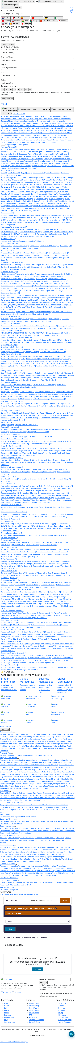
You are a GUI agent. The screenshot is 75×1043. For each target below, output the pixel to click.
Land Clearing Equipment (60, 526)
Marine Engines (20, 255)
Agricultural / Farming (26, 274)
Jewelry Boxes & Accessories (31, 479)
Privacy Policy (34, 1006)
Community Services (9, 154)
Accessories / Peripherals (11, 326)
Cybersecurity (21, 658)
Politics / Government (51, 163)
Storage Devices (64, 328)
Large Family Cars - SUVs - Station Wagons (55, 217)
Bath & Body (6, 246)
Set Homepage (9, 1022)
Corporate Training (24, 385)
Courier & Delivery (9, 667)
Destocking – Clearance (22, 646)
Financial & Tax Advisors (51, 265)
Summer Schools (58, 399)
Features (7, 1015)
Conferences (48, 154)
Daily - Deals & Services (11, 354)
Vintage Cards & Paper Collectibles (42, 206)
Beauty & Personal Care (61, 356)
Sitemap (61, 1006)
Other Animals (39, 173)
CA (3, 89)
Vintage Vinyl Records (17, 210)
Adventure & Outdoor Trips (12, 632)
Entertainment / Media (57, 279)
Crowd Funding (35, 1010)
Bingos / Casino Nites (58, 149)
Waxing (14, 578)
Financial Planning (54, 429)
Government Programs (40, 415)
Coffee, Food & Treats (30, 359)
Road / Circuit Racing (49, 545)
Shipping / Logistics (17, 290)
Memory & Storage (17, 585)
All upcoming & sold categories (16, 145)
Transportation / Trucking (53, 290)
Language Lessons (39, 396)
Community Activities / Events (57, 152)
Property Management (22, 462)
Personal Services (9, 571)
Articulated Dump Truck (11, 524)
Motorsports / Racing (10, 540)
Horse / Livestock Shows (29, 161)
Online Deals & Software (25, 366)
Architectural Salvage (43, 765)
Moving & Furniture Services (50, 648)
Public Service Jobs (63, 498)
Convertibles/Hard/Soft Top (31, 232)
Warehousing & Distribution (26, 669)
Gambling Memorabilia (48, 192)
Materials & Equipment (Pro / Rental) (24, 648)
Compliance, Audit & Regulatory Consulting (18, 592)
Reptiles (65, 173)
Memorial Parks (8, 575)
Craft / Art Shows (61, 154)
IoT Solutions (53, 660)
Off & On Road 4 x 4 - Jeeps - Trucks (52, 798)
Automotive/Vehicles (48, 295)
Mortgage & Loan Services (38, 432)
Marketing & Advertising (20, 267)
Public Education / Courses (21, 166)
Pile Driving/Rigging (63, 528)
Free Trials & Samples (24, 363)
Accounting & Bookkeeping (12, 265)
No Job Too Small (9, 547)
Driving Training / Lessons (56, 394)
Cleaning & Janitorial (25, 460)
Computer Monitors (49, 403)
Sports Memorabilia (42, 201)
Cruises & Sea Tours (53, 632)
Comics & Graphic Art (20, 189)
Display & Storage (26, 564)
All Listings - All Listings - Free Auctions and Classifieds (31, 908)
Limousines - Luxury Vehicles (32, 220)
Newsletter (43, 979)
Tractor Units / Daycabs (47, 453)
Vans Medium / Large (45, 236)
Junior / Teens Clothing (39, 319)
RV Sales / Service (54, 288)
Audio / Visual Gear (36, 582)
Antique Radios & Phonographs (23, 182)
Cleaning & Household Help (48, 549)
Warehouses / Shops (34, 627)
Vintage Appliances (39, 203)
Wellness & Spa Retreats (49, 639)
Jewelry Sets (48, 479)
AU (7, 89)
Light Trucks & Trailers (10, 220)
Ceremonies (16, 514)
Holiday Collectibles (39, 194)
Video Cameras (28, 587)
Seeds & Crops (18, 420)
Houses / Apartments (62, 622)
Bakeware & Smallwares (11, 561)
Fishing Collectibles (9, 192)
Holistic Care (32, 573)
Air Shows (6, 149)
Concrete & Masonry (32, 340)
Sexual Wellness (8, 248)
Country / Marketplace (9, 49)
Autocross (22, 542)
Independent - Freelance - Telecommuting (17, 495)
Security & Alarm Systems (43, 462)
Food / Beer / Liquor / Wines (48, 281)
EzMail (6, 1010)
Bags (4, 425)
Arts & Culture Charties (25, 312)
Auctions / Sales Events (20, 149)
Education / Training (10, 389)
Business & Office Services (12, 262)
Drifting (53, 542)
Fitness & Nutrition (50, 441)
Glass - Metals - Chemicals (21, 302)
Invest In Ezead (34, 1022)
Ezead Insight (34, 1003)
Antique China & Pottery (34, 180)
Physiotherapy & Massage (42, 443)
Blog (6, 1020)
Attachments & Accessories (32, 524)
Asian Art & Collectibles (33, 185)
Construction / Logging (11, 300)
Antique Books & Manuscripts (29, 177)
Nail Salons (21, 575)
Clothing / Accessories (10, 316)
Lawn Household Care (8, 857)
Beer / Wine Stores (9, 373)
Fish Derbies (39, 156)
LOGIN (15, 114)
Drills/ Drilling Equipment (11, 526)
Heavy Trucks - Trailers (11, 446)
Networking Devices (21, 328)
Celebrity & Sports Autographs (50, 187)
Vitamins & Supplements (35, 248)
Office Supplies (25, 566)
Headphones (64, 403)
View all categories (7, 887)
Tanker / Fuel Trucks (9, 453)
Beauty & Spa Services (32, 441)
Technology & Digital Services (13, 653)
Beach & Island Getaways (34, 632)
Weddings (15, 519)
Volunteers (33, 168)
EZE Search (62, 1015)
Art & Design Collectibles (13, 185)
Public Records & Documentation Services (37, 606)
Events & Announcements (57, 413)
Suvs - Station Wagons (37, 800)
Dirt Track (32, 542)
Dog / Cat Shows (26, 156)
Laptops (38, 535)
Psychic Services (33, 575)
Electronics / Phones (29, 300)
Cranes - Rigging (51, 524)
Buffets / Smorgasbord (27, 373)
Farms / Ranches (45, 622)
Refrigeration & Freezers (43, 566)
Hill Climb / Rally (64, 542)
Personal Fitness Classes (58, 396)
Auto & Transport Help (10, 549)
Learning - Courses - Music (12, 505)
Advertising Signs (8, 177)
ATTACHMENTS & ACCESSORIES (14, 333)
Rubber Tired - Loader (10, 531)
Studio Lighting (14, 587)
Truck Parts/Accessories (25, 236)
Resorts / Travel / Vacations (12, 629)
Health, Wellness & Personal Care (14, 439)
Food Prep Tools (41, 564)
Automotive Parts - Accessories (14, 227)
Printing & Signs (32, 352)
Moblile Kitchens (22, 380)
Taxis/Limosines (8, 236)
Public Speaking (25, 399)
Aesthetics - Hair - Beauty (40, 486)
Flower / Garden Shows (55, 156)
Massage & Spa (60, 573)
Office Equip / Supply (21, 288)
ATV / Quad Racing (9, 542)
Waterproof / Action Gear (45, 587)
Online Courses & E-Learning (44, 385)
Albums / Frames (19, 582)
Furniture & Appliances (10, 434)
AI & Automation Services (12, 655)
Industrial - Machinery (36, 873)
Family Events (58, 514)
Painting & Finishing (42, 342)
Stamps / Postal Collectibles (62, 201)
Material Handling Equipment (46, 286)
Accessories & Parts (9, 613)
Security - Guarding (23, 500)
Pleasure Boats (7, 258)
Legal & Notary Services (62, 838)
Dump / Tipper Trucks (32, 448)
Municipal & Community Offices (58, 601)
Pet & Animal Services (45, 366)
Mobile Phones (49, 535)
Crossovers (48, 232)
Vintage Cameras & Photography (14, 206)
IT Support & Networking (36, 660)
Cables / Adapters (30, 326)
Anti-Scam (33, 1017)
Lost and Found (63, 161)
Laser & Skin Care (45, 573)
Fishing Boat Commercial (59, 253)
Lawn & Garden (17, 418)
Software (51, 328)
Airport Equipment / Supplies (25, 241)
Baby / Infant (16, 319)
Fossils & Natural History (28, 192)
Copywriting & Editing (56, 349)
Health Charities (26, 314)
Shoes (10, 425)
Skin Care (20, 248)
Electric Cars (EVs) (11, 217)
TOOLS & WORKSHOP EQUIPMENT (29, 335)
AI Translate (17, 8)
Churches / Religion (36, 152)
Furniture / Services (18, 854)
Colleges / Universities (10, 394)
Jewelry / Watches (19, 305)
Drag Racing (43, 542)
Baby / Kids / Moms (42, 356)
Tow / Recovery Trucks (28, 453)
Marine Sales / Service (25, 286)
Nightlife (16, 516)
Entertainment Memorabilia (57, 189)
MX (22, 89)
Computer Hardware (32, 403)
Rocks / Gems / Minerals (49, 779)
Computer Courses (9, 507)
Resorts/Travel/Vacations (55, 307)
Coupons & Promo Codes (49, 359)
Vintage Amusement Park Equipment (16, 203)
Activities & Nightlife (9, 356)
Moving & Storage (63, 460)
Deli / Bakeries (43, 375)
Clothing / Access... (41, 298)
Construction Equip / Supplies (53, 276)
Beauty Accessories (21, 246)
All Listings (61, 1010)
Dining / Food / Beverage (12, 371)
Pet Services (15, 556)
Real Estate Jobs (8, 500)
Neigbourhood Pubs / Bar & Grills (42, 380)
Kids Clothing (55, 319)
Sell (5, 1008)
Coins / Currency (29, 769)
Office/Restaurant (35, 305)
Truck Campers (40, 618)
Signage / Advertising (63, 566)
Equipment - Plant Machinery (50, 300)
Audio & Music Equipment (12, 403)
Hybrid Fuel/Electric (19, 234)
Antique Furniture (58, 762)
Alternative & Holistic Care (12, 441)
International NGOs (41, 314)
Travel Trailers (27, 618)
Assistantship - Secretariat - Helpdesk (16, 488)
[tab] (37, 908)
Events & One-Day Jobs (26, 552)
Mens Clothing (17, 321)
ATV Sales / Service (9, 274)
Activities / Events (9, 147)
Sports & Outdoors (29, 516)
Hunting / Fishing (32, 283)
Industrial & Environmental (12, 467)
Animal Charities (8, 312)
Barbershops (7, 573)
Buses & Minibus (8, 215)
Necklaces (59, 479)
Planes (41, 241)
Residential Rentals (54, 625)
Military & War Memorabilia (59, 194)
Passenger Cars (44, 234)
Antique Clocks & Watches (55, 180)
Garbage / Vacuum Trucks (52, 448)
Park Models (36, 615)
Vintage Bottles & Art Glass (59, 203)
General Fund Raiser (9, 314)
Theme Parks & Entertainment (47, 637)
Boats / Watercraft (9, 250)
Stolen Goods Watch (18, 168)
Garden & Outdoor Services (43, 646)
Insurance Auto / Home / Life (52, 283)
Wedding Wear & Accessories (26, 425)
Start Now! (37, 969)
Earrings (15, 479)
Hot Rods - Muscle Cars (28, 217)
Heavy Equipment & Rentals (55, 469)
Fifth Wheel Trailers (59, 613)
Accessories (7, 241)
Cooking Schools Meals (27, 375)
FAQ (30, 1015)
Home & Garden (58, 363)
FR (15, 89)
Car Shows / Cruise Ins (18, 152)
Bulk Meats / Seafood (64, 373)
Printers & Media (33, 585)
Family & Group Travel (24, 634)
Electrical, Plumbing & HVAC (53, 340)
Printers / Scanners (38, 328)
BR (11, 89)
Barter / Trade (7, 413)
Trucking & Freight (65, 667)
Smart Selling (34, 1013)
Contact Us (62, 1003)
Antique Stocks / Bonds (46, 182)
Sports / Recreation (34, 290)
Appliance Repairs (9, 460)
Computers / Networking (59, 298)
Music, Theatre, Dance (43, 507)
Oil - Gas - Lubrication (52, 305)
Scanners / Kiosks (48, 585)
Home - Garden (57, 302)
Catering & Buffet (51, 561)
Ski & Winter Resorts (25, 637)
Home (6, 1006)
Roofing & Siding (10, 345)
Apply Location (7, 99)
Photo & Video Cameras (11, 406)
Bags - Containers (8, 298)
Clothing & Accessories (10, 359)
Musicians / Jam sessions (11, 163)
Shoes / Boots (31, 321)
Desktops (62, 326)
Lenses (4, 585)
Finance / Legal (29, 281)
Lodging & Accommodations (45, 634)
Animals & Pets (7, 170)
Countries (61, 1008)
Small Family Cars (30, 222)
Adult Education (27, 392)
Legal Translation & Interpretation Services (32, 599)
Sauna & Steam (47, 575)
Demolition (64, 524)
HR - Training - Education (29, 493)
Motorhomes (24, 615)
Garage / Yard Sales (27, 159)
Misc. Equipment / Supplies (38, 255)
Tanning (59, 575)
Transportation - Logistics (40, 502)
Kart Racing (6, 545)
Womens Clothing (45, 321)
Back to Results (14, 913)
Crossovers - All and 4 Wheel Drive (55, 793)
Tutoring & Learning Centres (24, 387)
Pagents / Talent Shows (32, 163)
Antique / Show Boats (10, 253)
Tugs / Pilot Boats (25, 833)
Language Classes (25, 507)
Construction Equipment (11, 330)
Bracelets (5, 479)
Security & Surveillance (48, 406)
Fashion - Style (7, 422)
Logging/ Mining (9, 521)
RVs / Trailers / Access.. (17, 307)
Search (6, 1013)
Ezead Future (9, 1017)
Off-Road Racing (33, 545)
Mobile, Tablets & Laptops (11, 533)
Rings (67, 479)
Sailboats (19, 258)
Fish (29, 173)
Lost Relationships (47, 161)
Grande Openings (44, 159)
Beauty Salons (19, 573)
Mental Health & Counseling (19, 443)
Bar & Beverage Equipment (33, 561)
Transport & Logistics (10, 665)
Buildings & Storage (22, 413)
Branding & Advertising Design (34, 349)
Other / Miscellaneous (23, 554)
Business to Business (10, 293)
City (2, 72)
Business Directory (9, 272)
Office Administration (40, 267)
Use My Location (8, 44)
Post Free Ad (71, 9)
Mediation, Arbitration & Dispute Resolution (27, 601)
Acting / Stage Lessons (10, 392)
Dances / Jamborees (9, 156)
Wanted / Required (27, 455)
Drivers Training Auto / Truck (35, 279)
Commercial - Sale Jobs (34, 491)
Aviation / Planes (8, 239)
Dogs (24, 173)
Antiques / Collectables (11, 175)
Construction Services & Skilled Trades (16, 338)
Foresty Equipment (41, 526)
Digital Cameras (51, 582)
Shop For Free (63, 1017)
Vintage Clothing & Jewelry (19, 786)
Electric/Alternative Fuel (63, 232)
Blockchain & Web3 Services (53, 655)
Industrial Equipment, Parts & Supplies (16, 472)
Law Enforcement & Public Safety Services (37, 597)
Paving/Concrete (47, 528)
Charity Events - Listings (11, 309)
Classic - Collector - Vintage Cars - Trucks (32, 215)
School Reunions (54, 166)
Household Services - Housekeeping (54, 493)
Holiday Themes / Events (62, 159)
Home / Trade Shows (10, 161)
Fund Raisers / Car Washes (28, 741)
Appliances (28, 436)
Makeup (55, 246)
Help (6, 1003)
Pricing (60, 1013)
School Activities (39, 166)
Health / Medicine (17, 283)
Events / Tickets (35, 361)
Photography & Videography (13, 352)
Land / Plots (6, 625)
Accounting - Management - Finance (15, 486)
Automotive (60, 274)
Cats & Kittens (14, 173)
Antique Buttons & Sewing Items (54, 177)
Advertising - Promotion (11, 295)
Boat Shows (62, 734)
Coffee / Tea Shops (9, 375)
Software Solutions (21, 662)
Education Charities (43, 312)
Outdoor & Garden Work (43, 554)
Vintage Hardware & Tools (20, 208)
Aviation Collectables (39, 767)
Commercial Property (10, 622)
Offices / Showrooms (21, 625)
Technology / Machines (10, 568)
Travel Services (15, 639)
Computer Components (48, 326)
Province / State (7, 57)
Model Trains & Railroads (30, 196)
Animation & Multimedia (11, 349)
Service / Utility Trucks (44, 451)
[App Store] (16, 992)
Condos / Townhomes (29, 622)
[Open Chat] (72, 1034)
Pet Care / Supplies (39, 288)
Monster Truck (18, 545)
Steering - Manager (40, 500)
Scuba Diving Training (42, 399)
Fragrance (34, 246)
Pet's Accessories (53, 173)
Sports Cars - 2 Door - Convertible (51, 222)
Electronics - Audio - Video (12, 401)
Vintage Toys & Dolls (7, 788)
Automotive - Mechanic (40, 488)
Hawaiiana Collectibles (20, 194)
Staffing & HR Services (58, 267)
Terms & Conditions (36, 1020)
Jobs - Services (8, 484)
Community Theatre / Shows (30, 154)
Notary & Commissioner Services (14, 604)
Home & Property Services (12, 458)
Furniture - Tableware (43, 436)
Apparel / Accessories (45, 274)
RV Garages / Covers (51, 615)
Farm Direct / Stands (19, 378)
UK (30, 89)
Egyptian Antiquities (37, 189)
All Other (22, 229)
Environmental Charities (62, 312)
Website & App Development (42, 662)
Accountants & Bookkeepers (12, 429)
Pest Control (7, 462)
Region (3, 65)
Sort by (9, 929)
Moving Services (24, 667)
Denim (26, 319)
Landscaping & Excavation (23, 342)
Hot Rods (5, 234)
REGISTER (21, 114)
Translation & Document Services (14, 269)
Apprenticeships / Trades (45, 392)
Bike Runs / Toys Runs (40, 149)
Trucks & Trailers (51, 335)
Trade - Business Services (19, 502)
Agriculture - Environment (62, 486)
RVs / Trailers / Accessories (12, 611)
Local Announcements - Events (14, 512)
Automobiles (7, 213)
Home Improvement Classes (19, 396)
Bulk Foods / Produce (46, 373)
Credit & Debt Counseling (35, 429)
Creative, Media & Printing (12, 347)
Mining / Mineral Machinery (28, 528)
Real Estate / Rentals (36, 307)
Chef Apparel (65, 561)
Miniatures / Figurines (10, 196)
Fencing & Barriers (23, 415)
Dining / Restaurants (59, 375)
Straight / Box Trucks (62, 451)
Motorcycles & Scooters (54, 220)
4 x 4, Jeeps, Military (9, 229)
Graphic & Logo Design (14, 660)
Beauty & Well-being (9, 243)
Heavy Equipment (55, 333)
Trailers (61, 453)
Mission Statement (64, 1020)
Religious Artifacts (56, 199)
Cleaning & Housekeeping (43, 644)
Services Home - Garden (11, 641)
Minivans (32, 234)
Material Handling (9, 528)
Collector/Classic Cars (10, 232)
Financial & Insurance (10, 427)
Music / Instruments (49, 196)
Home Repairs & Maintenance (48, 552)
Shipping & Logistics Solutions (44, 667)
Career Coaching (8, 385)
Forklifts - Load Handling (46, 871)
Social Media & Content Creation (53, 352)
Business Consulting (32, 265)
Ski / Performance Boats (34, 258)
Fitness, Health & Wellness (53, 361)
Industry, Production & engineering (49, 495)
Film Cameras (65, 582)
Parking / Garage (38, 625)
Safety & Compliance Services (44, 472)
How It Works (34, 1008)
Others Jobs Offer (46, 498)
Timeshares (20, 627)
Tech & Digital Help (29, 556)
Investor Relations (64, 1022)
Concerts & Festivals (30, 514)
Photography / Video (10, 580)
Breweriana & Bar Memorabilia (25, 187)
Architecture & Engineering (12, 340)
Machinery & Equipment (51, 418)
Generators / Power (9, 615)
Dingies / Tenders (40, 253)
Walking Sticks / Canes (35, 210)
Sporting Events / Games (49, 748)
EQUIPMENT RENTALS (37, 333)
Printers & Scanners (29, 406)
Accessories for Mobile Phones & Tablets (17, 535)
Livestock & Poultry (32, 418)
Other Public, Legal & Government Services (45, 604)
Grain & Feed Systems (60, 415)
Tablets (14, 538)
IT (18, 89)
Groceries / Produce (41, 363)
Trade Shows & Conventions (49, 516)
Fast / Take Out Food (37, 378)
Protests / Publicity (60, 746)
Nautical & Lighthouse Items (21, 199)
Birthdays (5, 514)
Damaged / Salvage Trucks (12, 448)
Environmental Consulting (33, 469)
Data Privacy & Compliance (39, 658)
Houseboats (6, 255)
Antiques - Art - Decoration (12, 436)
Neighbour (5, 80)
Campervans (44, 613)
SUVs (54, 234)
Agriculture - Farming (30, 295)
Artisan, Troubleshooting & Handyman (16, 644)
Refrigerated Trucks (25, 451)
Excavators (27, 526)
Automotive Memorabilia (54, 185)
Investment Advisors (18, 432)
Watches (5, 481)
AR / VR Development (32, 655)
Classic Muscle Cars (53, 229)
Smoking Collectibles (24, 201)
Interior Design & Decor (44, 460)
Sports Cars (63, 234)
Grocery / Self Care (54, 378)
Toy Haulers (15, 618)
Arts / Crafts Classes (64, 392)
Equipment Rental (39, 413)
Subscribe (43, 982)
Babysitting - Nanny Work (13, 491)
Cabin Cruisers (26, 253)
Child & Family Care (28, 549)
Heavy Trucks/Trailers (41, 302)
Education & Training (10, 382)
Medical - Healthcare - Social (27, 498)
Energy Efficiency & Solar (11, 469)
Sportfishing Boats (53, 258)
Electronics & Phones (19, 361)
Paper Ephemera (41, 199)
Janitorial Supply (56, 564)
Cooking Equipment (9, 564)
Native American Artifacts (52, 777)
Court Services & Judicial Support (49, 592)
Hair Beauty (45, 246)
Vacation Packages (31, 639)
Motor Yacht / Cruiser (59, 255)
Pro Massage (66, 246)
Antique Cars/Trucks (36, 229)
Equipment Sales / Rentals (12, 281)
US (26, 89)
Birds (4, 173)
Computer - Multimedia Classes (32, 394)
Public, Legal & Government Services (16, 589)
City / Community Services (30, 276)
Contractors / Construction (12, 279)
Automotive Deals (26, 356)
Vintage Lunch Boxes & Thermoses (45, 208)
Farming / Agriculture (10, 411)
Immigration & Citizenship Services (38, 594)
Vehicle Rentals (8, 669)
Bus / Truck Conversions (28, 613)
